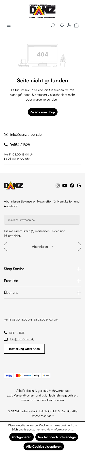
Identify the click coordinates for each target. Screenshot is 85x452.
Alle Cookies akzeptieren (43, 446)
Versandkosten (24, 395)
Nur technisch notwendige (57, 437)
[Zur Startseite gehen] (42, 11)
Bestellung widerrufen (24, 348)
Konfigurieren (21, 437)
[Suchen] (52, 25)
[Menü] (8, 25)
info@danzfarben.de (22, 339)
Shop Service (14, 268)
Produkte (11, 280)
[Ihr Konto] (69, 24)
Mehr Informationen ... (60, 429)
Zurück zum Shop (42, 112)
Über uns (11, 292)
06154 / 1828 (17, 332)
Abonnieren (40, 247)
